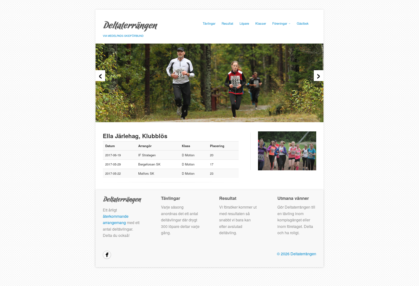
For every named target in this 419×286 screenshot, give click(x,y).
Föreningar (280, 23)
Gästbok (303, 23)
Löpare (244, 23)
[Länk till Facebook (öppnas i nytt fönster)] (107, 255)
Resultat (227, 23)
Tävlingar (209, 23)
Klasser (260, 23)
